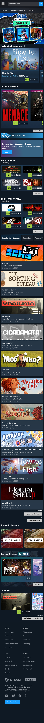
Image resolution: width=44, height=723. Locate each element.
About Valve (27, 632)
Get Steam (27, 657)
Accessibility (9, 661)
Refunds (8, 673)
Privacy (7, 657)
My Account (27, 669)
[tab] (11, 238)
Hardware (26, 640)
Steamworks (9, 640)
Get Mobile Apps (12, 702)
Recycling (26, 644)
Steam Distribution (11, 644)
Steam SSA (8, 636)
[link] (20, 79)
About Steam (9, 632)
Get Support (27, 665)
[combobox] (23, 4)
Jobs (24, 636)
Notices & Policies (11, 665)
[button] (5, 10)
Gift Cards (8, 647)
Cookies (7, 669)
